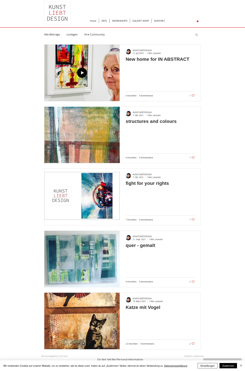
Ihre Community (94, 34)
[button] (160, 21)
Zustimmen (228, 365)
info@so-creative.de (194, 356)
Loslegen (72, 34)
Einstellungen (207, 365)
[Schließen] (241, 365)
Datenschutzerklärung (175, 365)
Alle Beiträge (52, 34)
